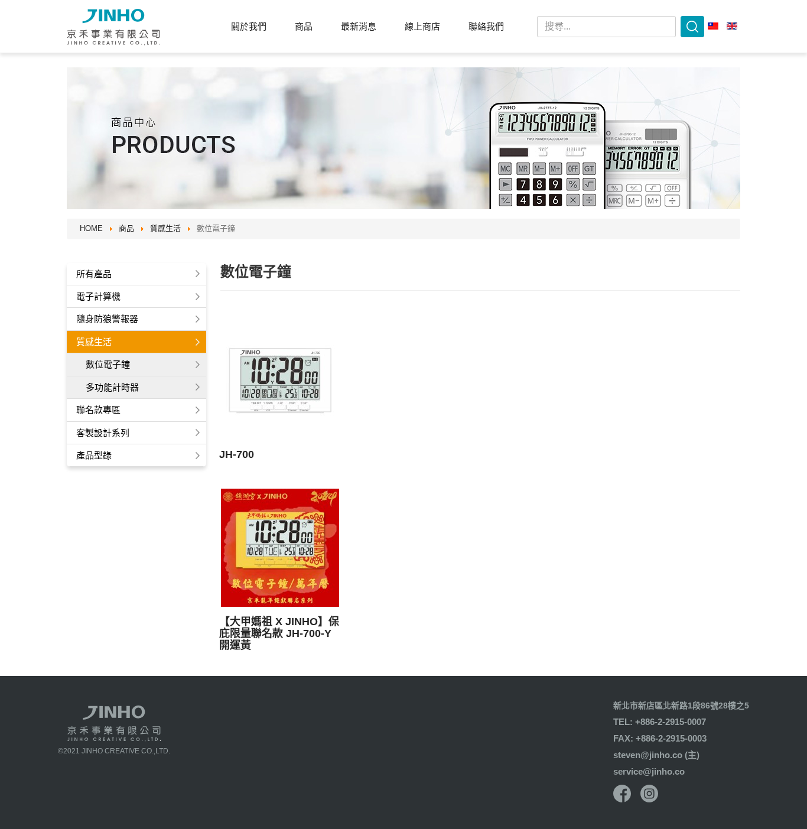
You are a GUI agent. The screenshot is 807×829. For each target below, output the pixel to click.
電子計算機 (98, 296)
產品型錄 (94, 455)
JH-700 (236, 454)
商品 (304, 26)
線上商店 (422, 26)
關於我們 (248, 26)
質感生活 (94, 342)
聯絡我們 (486, 26)
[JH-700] (280, 380)
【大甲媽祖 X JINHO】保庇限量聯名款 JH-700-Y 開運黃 (279, 633)
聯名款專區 (98, 410)
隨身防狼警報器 (107, 319)
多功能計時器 (112, 387)
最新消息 (358, 26)
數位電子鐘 (108, 364)
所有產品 (94, 274)
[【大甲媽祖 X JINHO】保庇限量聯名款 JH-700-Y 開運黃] (280, 548)
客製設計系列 (102, 433)
